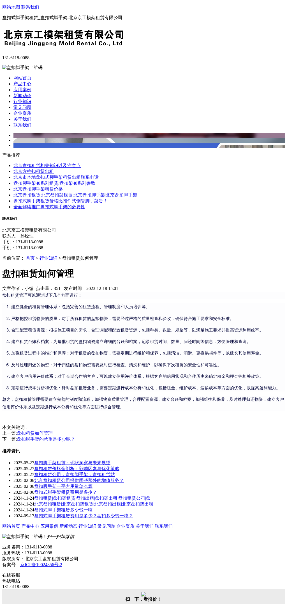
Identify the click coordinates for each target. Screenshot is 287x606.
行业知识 (22, 101)
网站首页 (22, 78)
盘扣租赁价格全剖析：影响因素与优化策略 (76, 468)
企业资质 (22, 113)
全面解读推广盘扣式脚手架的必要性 (49, 206)
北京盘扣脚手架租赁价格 (38, 189)
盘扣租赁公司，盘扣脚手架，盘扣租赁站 (74, 474)
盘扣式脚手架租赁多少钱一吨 (63, 509)
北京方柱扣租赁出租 (33, 171)
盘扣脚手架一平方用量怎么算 (63, 486)
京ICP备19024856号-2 (41, 564)
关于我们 (22, 119)
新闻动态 (22, 95)
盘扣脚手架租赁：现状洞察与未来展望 (72, 462)
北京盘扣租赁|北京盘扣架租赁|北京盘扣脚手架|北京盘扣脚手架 (75, 195)
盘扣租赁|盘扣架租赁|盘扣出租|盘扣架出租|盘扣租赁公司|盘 (92, 498)
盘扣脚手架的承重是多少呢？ (46, 439)
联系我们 (30, 7)
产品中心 (22, 83)
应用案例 (22, 89)
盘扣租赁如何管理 (35, 433)
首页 (30, 258)
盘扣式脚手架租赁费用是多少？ (65, 492)
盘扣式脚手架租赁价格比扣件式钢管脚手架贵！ (60, 200)
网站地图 (11, 7)
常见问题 (22, 107)
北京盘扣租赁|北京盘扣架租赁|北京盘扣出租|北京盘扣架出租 (93, 504)
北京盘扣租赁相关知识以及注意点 (47, 165)
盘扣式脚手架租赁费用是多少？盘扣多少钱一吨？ (83, 515)
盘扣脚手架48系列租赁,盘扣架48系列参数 (54, 183)
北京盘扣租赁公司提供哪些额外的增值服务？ (79, 480)
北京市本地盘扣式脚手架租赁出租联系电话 (56, 177)
